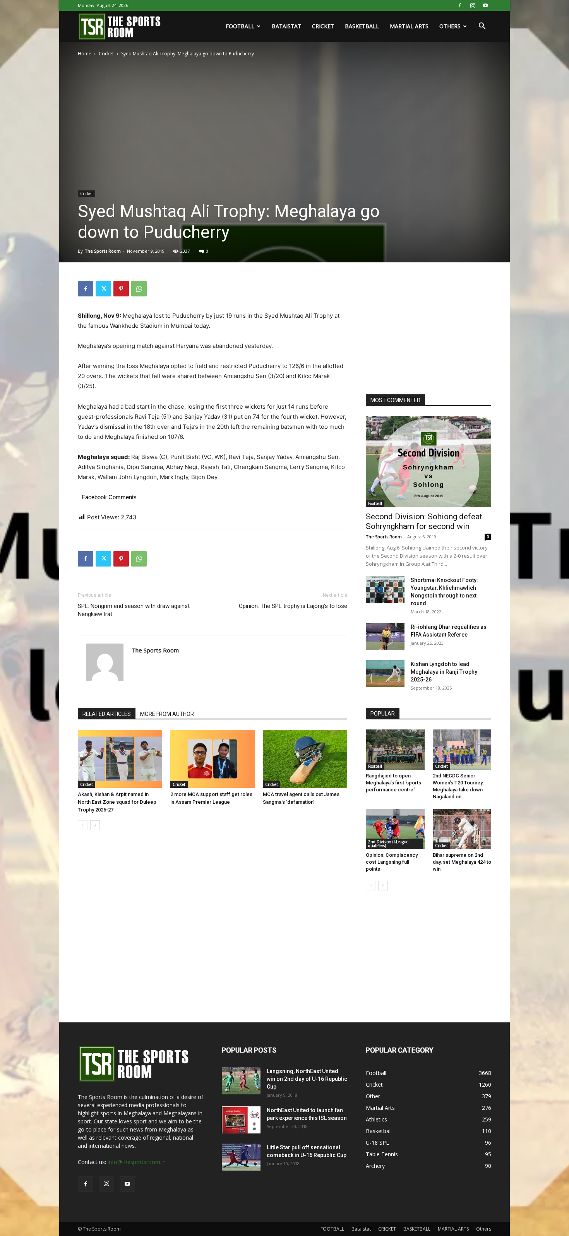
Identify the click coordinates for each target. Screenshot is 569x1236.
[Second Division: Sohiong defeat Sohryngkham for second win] (428, 461)
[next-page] (95, 825)
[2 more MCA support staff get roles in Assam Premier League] (212, 759)
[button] (482, 27)
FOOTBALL (240, 26)
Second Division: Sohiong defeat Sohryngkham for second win (424, 521)
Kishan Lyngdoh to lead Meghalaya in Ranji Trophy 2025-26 (444, 672)
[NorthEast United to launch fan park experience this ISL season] (241, 1119)
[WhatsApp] (139, 288)
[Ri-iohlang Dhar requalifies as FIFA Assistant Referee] (385, 636)
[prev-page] (82, 825)
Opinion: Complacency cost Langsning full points (392, 862)
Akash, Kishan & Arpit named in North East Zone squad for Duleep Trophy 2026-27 (117, 802)
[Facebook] (460, 5)
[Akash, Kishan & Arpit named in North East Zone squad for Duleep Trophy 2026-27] (120, 759)
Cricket (106, 53)
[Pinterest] (121, 288)
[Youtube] (485, 5)
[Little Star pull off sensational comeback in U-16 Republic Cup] (241, 1157)
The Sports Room (103, 251)
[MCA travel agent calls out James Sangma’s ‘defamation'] (305, 759)
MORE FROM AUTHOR (167, 714)
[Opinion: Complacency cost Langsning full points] (395, 829)
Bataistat (286, 26)
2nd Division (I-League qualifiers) (388, 843)
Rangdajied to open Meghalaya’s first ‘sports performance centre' (393, 783)
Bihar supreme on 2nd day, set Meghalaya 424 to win (462, 862)
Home (84, 53)
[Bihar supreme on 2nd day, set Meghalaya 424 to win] (462, 829)
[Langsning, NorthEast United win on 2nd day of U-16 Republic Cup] (241, 1080)
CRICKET (323, 26)
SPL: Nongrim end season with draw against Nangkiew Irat (134, 610)
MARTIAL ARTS (409, 26)
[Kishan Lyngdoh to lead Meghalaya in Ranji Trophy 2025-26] (385, 673)
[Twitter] (103, 288)
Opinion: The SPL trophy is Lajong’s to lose (293, 606)
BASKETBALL (362, 26)
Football (375, 503)
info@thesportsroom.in (137, 1162)
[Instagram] (472, 5)
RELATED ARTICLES (106, 714)
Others (450, 26)
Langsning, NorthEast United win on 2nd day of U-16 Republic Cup (307, 1079)
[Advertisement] (424, 329)
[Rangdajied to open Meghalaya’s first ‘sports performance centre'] (395, 749)
